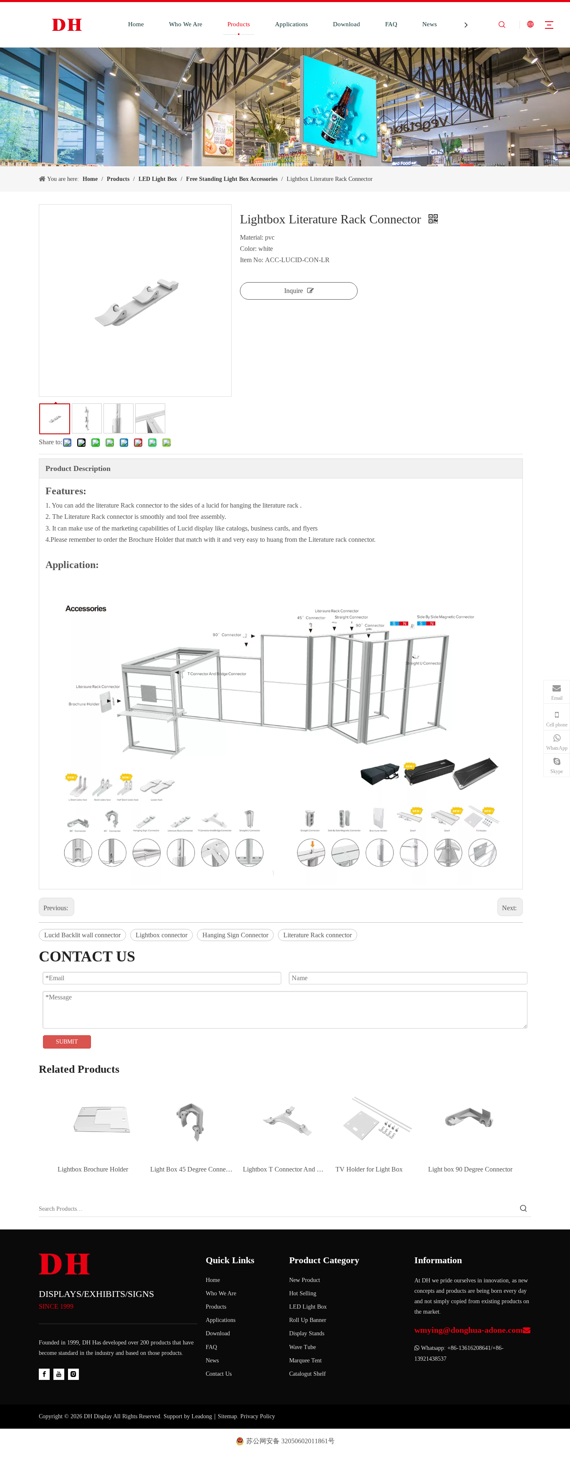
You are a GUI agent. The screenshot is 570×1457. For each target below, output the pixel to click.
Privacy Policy (257, 1416)
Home (136, 24)
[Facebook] (44, 1374)
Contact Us (219, 1374)
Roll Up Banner (307, 1320)
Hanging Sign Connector (235, 935)
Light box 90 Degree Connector (470, 1169)
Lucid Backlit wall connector (82, 935)
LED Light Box (308, 1307)
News (429, 24)
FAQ (391, 24)
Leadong (202, 1416)
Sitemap (227, 1416)
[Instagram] (73, 1374)
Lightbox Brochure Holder (93, 1169)
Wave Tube (302, 1347)
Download (346, 24)
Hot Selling (302, 1293)
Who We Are (185, 24)
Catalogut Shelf (307, 1374)
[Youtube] (58, 1374)
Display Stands (306, 1333)
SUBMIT (67, 1042)
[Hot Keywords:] (523, 1209)
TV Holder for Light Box (369, 1169)
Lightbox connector (161, 935)
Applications (291, 24)
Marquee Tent (305, 1360)
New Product (304, 1280)
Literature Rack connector (317, 935)
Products (238, 24)
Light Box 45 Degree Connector (192, 1169)
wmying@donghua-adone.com (468, 1329)
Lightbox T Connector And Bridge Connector (285, 1169)
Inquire (293, 290)
